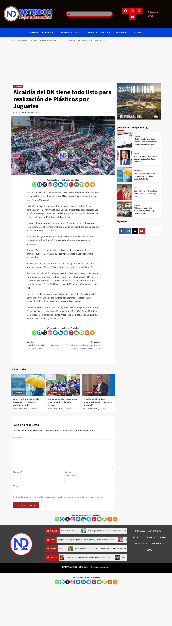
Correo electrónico (70, 473)
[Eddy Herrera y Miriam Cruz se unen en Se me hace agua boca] (124, 191)
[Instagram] (132, 11)
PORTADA (33, 32)
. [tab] (148, 127)
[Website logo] (32, 13)
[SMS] (81, 184)
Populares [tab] (138, 127)
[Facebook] (125, 11)
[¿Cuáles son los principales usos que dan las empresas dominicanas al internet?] (124, 140)
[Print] (87, 184)
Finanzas (137, 136)
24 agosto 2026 (30, 409)
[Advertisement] (86, 62)
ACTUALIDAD (48, 32)
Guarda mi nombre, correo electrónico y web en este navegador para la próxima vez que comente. (59, 497)
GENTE (78, 32)
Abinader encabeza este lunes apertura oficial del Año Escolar (62, 402)
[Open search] (69, 14)
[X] (44, 184)
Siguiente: (83, 345)
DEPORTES (66, 32)
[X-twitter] (139, 11)
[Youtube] (132, 17)
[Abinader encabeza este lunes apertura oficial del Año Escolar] (63, 385)
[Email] (76, 184)
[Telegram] (65, 184)
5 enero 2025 (31, 112)
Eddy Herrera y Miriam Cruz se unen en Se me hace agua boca (146, 194)
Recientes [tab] (124, 127)
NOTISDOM (19, 112)
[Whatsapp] (34, 184)
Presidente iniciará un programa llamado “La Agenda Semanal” (97, 402)
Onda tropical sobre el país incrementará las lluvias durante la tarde (26, 402)
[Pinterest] (71, 184)
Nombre (17, 472)
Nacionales (18, 87)
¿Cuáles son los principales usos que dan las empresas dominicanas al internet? (145, 142)
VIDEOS (137, 32)
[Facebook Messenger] (55, 184)
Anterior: (43, 345)
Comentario (19, 437)
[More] (92, 184)
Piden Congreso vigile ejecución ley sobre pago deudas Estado (144, 211)
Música (136, 188)
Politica (136, 153)
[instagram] (128, 231)
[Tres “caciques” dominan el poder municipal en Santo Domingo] (124, 157)
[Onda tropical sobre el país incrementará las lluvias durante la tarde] (28, 385)
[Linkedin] (60, 184)
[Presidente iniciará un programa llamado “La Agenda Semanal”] (98, 385)
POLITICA (105, 32)
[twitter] (135, 231)
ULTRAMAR (121, 32)
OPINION (92, 32)
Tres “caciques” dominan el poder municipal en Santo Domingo (145, 159)
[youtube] (142, 231)
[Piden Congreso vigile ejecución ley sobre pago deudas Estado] (124, 209)
